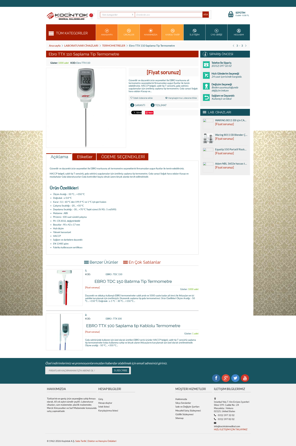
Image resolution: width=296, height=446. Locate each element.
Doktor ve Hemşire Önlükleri (102, 441)
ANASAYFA (107, 34)
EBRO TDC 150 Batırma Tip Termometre (133, 281)
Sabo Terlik (80, 441)
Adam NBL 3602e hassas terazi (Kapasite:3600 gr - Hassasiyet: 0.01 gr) (231, 163)
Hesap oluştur (105, 402)
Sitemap (179, 418)
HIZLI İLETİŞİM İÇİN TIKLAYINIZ (230, 429)
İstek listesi (103, 406)
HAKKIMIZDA (150, 34)
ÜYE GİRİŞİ (216, 34)
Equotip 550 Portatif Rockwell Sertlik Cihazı (231, 149)
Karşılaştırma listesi (108, 410)
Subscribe (120, 370)
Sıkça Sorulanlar (183, 402)
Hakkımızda (181, 399)
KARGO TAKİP (172, 34)
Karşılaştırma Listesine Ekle (182, 98)
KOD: (73, 62)
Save (151, 112)
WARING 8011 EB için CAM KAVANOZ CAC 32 (231, 120)
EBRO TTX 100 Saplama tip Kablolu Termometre (133, 325)
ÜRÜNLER (129, 34)
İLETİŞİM (194, 34)
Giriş (100, 399)
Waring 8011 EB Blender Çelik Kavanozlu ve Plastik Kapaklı (231, 134)
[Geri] (233, 45)
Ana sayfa (54, 45)
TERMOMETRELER (113, 45)
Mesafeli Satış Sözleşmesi (188, 410)
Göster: (54, 62)
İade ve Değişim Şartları (187, 406)
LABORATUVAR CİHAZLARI (81, 45)
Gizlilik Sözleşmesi (184, 414)
